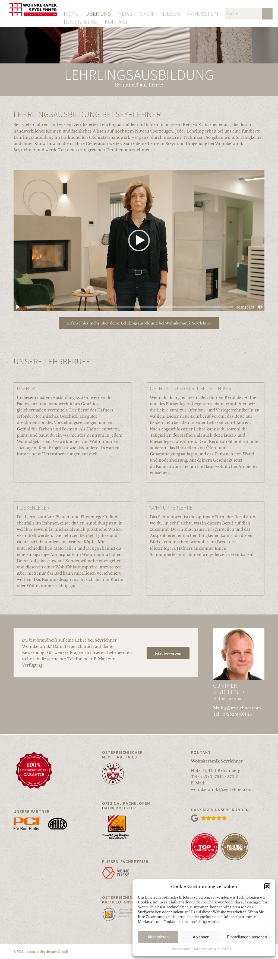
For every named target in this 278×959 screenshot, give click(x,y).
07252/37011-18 (237, 714)
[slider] (129, 307)
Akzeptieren (158, 937)
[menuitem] (71, 4)
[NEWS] (125, 4)
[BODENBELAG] (80, 12)
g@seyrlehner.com (242, 708)
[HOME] (71, 4)
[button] (267, 886)
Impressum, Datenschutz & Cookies (201, 949)
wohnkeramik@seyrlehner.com (222, 789)
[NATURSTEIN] (203, 4)
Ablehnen (201, 937)
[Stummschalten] (260, 307)
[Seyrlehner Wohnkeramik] (32, 13)
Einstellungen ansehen (247, 937)
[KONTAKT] (116, 12)
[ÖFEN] (146, 4)
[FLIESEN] (170, 4)
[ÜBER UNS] (98, 4)
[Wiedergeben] (18, 307)
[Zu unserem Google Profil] (227, 818)
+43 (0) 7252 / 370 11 (219, 776)
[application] (139, 240)
